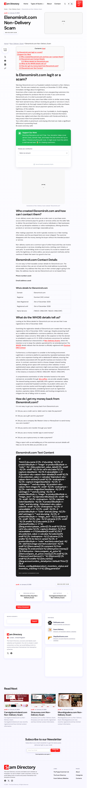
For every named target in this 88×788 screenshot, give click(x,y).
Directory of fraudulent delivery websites (64, 631)
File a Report (79, 3)
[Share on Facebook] (5, 61)
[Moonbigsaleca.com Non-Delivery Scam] (70, 700)
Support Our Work (24, 54)
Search (34, 621)
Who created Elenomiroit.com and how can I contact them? (41, 57)
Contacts (79, 778)
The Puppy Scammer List (61, 772)
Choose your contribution (25, 149)
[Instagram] (12, 780)
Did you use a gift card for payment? (31, 416)
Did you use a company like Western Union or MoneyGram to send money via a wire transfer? (43, 422)
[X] (8, 653)
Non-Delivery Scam (14, 9)
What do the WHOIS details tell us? (32, 64)
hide (43, 48)
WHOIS (18, 345)
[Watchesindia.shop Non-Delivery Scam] (29, 595)
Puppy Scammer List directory (61, 624)
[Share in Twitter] (5, 57)
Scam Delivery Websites (61, 778)
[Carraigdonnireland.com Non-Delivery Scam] (57, 595)
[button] (65, 4)
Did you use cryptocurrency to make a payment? (35, 438)
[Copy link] (5, 68)
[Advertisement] (64, 662)
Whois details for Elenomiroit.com (35, 61)
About (78, 772)
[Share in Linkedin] (5, 64)
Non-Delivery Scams (52, 341)
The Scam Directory (60, 775)
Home (5, 9)
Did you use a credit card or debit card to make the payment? (40, 411)
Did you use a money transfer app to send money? (36, 433)
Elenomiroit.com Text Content (31, 68)
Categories (79, 775)
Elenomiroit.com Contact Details (32, 59)
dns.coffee (43, 379)
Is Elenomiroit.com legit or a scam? (30, 52)
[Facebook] (11, 653)
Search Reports (12, 616)
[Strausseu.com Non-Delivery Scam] (43, 700)
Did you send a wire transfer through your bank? (35, 428)
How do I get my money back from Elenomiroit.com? (38, 66)
